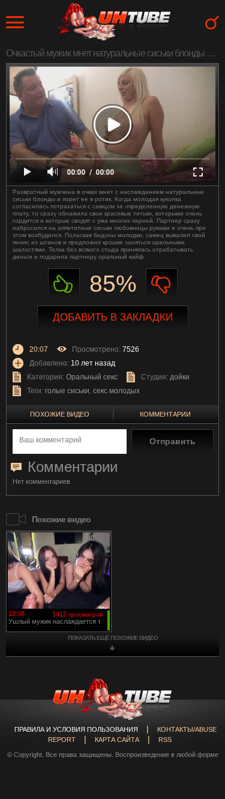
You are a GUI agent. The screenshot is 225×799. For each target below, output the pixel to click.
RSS (165, 739)
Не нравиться (162, 284)
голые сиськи (67, 391)
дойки (180, 377)
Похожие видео (59, 414)
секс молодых (116, 391)
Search (212, 22)
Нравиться (64, 284)
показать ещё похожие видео (113, 638)
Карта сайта (117, 739)
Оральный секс (92, 377)
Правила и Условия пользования (76, 729)
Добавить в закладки (113, 317)
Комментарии (165, 414)
